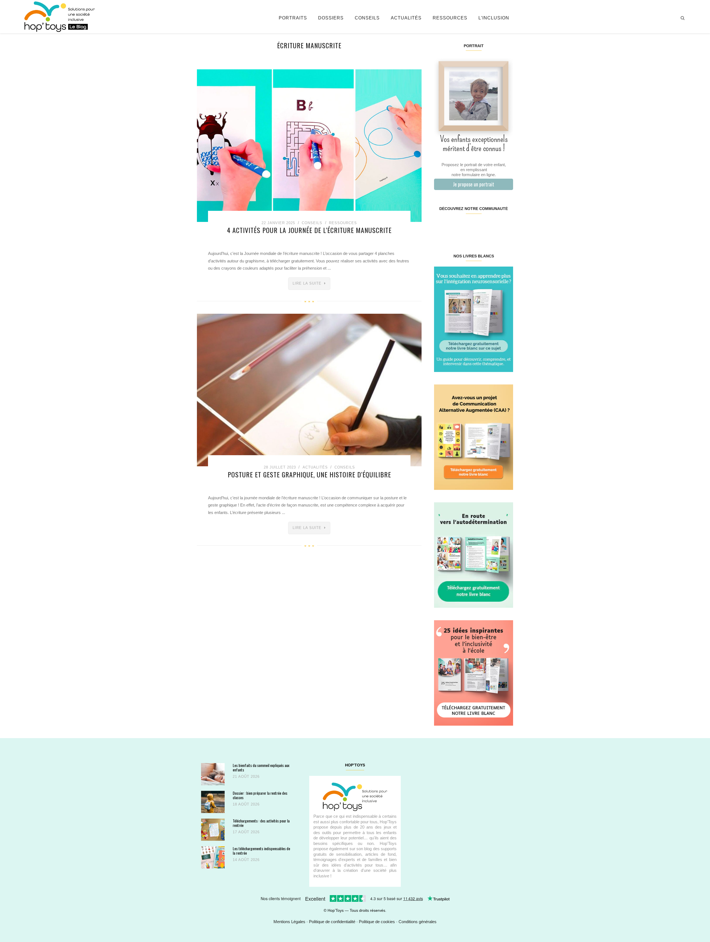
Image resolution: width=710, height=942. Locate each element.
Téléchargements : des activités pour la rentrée (261, 823)
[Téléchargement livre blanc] (473, 318)
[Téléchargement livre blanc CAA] (473, 436)
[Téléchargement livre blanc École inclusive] (473, 672)
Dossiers (331, 18)
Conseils (367, 18)
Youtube (492, 226)
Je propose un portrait (473, 184)
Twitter (506, 226)
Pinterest (466, 226)
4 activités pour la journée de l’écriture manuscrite (309, 230)
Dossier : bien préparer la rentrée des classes (260, 795)
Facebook (440, 226)
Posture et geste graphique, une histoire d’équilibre (309, 474)
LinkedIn (479, 226)
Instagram (453, 226)
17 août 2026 (246, 832)
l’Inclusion (493, 18)
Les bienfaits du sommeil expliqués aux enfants (261, 767)
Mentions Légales (289, 921)
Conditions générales (418, 921)
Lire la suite (307, 283)
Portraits (293, 18)
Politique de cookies (377, 921)
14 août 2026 (246, 860)
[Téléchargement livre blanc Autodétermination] (473, 554)
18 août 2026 (246, 804)
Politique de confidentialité (332, 921)
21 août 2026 (246, 776)
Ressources (450, 18)
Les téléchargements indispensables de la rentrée (261, 850)
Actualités (406, 18)
